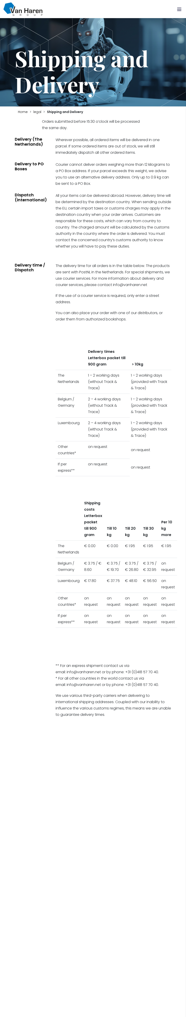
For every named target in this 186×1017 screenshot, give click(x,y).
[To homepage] (22, 9)
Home (23, 112)
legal (37, 112)
